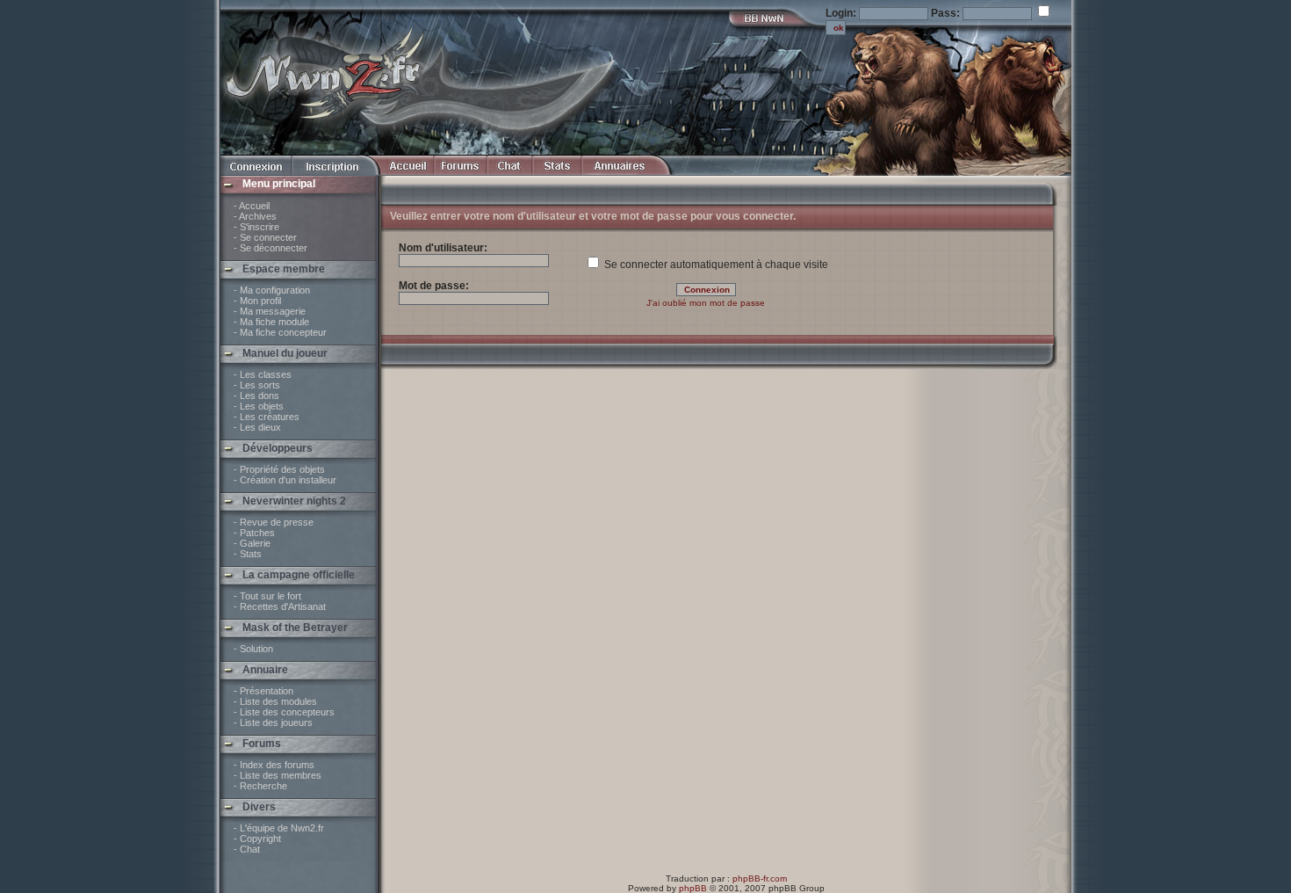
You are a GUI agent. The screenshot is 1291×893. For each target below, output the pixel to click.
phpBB (693, 888)
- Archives (255, 216)
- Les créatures (266, 416)
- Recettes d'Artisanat (280, 606)
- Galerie (252, 543)
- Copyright (257, 838)
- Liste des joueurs (273, 722)
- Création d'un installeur (285, 480)
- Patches (254, 532)
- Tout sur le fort (267, 596)
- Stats (248, 553)
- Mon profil (257, 300)
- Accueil (252, 205)
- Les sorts (257, 385)
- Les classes (263, 374)
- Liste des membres (277, 775)
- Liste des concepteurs (284, 712)
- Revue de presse (274, 522)
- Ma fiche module (271, 321)
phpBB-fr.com (759, 878)
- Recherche (260, 785)
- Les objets (259, 406)
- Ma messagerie (270, 311)
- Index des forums (274, 764)
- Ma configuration (272, 290)
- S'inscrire (256, 226)
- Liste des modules (275, 701)
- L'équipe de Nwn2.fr (279, 828)
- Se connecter (265, 237)
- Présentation (263, 691)
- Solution (253, 648)
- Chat (247, 849)
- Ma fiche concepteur (280, 332)
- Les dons (256, 395)
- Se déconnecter (270, 248)
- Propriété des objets (279, 469)
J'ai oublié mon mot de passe (705, 303)
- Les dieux (257, 427)
